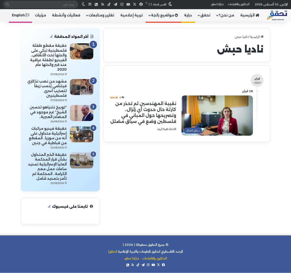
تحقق (205, 15)
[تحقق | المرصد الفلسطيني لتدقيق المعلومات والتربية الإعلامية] (277, 15)
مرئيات (40, 15)
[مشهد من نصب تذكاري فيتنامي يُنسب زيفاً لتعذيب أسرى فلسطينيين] (81, 87)
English (19, 15)
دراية (188, 15)
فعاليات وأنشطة (66, 15)
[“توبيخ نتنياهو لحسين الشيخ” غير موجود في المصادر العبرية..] (81, 113)
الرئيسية (247, 15)
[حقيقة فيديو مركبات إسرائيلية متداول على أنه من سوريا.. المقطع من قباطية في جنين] (81, 134)
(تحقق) (112, 251)
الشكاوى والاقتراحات (238, 4)
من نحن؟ (226, 15)
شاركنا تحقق (217, 4)
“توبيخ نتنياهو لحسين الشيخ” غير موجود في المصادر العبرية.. (48, 112)
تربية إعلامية (131, 15)
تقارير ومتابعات (101, 15)
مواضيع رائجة (163, 15)
